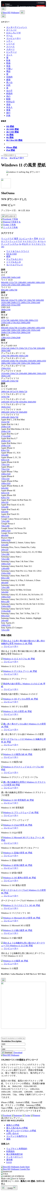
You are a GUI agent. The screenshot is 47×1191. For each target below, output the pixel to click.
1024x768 (13, 328)
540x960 (4, 592)
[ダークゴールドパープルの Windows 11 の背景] (2, 896)
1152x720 (13, 282)
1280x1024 (6, 337)
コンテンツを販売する (16, 1136)
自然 (8, 85)
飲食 (8, 60)
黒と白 (9, 82)
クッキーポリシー (14, 1157)
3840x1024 (5, 407)
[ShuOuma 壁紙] (6, 187)
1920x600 (5, 373)
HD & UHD (11, 254)
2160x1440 (6, 323)
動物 (8, 99)
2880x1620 (6, 305)
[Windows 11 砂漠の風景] (2, 868)
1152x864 (22, 328)
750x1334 (5, 464)
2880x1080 (6, 363)
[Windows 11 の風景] (2, 964)
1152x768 (5, 320)
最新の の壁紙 (12, 1125)
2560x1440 (35, 302)
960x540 (5, 300)
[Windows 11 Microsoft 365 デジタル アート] (2, 843)
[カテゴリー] (3, 8)
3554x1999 (15, 305)
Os (20, 244)
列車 (8, 115)
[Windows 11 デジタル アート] (2, 674)
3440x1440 (15, 277)
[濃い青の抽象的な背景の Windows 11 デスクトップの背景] (2, 788)
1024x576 (13, 300)
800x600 (5, 328)
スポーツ (10, 49)
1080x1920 (5, 474)
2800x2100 (25, 332)
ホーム (4, 158)
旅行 (8, 113)
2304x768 (5, 356)
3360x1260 (26, 363)
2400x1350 (26, 302)
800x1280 (5, 578)
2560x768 (14, 381)
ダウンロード (10, 216)
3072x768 (14, 402)
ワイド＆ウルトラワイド (17, 251)
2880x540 (5, 391)
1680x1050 (40, 282)
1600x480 (5, 381)
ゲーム (9, 35)
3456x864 (23, 402)
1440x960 (14, 320)
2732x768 (32, 348)
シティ (9, 41)
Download (8, 1053)
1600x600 (5, 361)
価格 (8, 1139)
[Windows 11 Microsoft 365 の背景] (2, 921)
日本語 (10, 1188)
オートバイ (11, 30)
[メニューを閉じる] (3, 16)
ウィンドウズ (7, 238)
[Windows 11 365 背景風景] (2, 803)
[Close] (3, 980)
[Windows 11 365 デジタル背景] (2, 702)
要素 (8, 110)
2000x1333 (33, 320)
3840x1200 (5, 376)
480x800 (4, 535)
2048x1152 (16, 302)
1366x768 (31, 300)
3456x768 (5, 397)
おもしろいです (13, 33)
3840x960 (32, 402)
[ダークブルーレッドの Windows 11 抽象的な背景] (2, 745)
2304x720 (14, 373)
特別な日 (10, 102)
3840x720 (23, 391)
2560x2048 (15, 337)
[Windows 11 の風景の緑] (2, 757)
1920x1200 (6, 285)
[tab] (26, 251)
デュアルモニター (14, 259)
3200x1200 (16, 363)
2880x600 (5, 412)
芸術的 (9, 77)
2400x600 (5, 402)
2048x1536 (6, 332)
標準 (8, 256)
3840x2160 (5, 310)
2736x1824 (16, 323)
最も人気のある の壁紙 (17, 1128)
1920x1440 (35, 330)
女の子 (9, 91)
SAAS (9, 1162)
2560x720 (23, 348)
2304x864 (23, 361)
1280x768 (13, 290)
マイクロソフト (29, 241)
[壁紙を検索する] (2, 155)
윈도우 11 (26, 244)
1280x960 (31, 328)
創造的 (9, 93)
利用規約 (10, 1151)
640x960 (4, 488)
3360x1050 (41, 373)
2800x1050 (41, 361)
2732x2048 (5, 436)
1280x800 (22, 282)
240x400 (4, 620)
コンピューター (13, 38)
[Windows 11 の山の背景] (2, 828)
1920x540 (5, 348)
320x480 (4, 455)
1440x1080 (6, 330)
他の (8, 96)
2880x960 (14, 356)
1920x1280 (24, 320)
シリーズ (10, 44)
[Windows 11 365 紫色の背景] (2, 881)
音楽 (8, 66)
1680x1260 (26, 330)
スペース (10, 46)
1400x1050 (40, 328)
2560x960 (32, 361)
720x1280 (5, 521)
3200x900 (41, 348)
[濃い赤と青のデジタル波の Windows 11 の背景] (2, 730)
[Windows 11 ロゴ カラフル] (2, 662)
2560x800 (23, 373)
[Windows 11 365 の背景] (2, 714)
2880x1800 (25, 285)
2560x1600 (16, 285)
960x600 (5, 282)
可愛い (9, 69)
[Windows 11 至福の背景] (2, 856)
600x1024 (5, 616)
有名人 (9, 107)
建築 (8, 80)
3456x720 (14, 412)
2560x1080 (6, 277)
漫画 (8, 104)
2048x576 (14, 348)
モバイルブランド (14, 265)
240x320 (4, 502)
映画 (8, 63)
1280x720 (22, 300)
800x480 (5, 290)
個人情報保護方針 (14, 1154)
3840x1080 (5, 350)
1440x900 (31, 282)
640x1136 (5, 460)
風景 (16, 238)
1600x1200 (16, 330)
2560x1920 (16, 332)
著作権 (9, 1160)
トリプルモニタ (13, 262)
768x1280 (5, 526)
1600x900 (40, 300)
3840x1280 (23, 356)
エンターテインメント (16, 27)
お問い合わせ (12, 1133)
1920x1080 (6, 302)
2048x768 (14, 361)
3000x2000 (25, 323)
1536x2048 (5, 611)
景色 (36, 238)
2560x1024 (5, 368)
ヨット (9, 55)
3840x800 (23, 412)
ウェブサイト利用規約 (16, 1149)
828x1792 (5, 450)
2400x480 (5, 417)
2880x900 (32, 373)
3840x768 (14, 417)
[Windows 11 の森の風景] (2, 933)
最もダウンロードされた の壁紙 (21, 1131)
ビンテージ (11, 52)
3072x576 (14, 391)
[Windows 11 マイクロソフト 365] (2, 908)
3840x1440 (35, 363)
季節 (8, 71)
